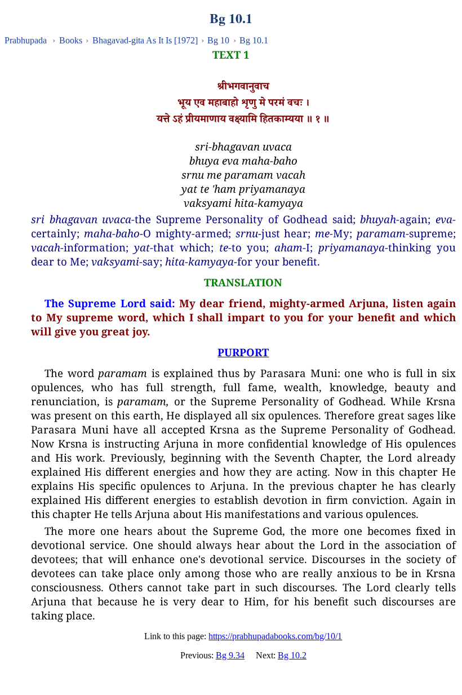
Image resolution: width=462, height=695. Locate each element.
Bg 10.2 (292, 655)
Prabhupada (26, 40)
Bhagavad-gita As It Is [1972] (145, 40)
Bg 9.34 (230, 655)
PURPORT (243, 352)
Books (70, 40)
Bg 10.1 (253, 40)
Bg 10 (218, 40)
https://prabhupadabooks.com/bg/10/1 (275, 636)
